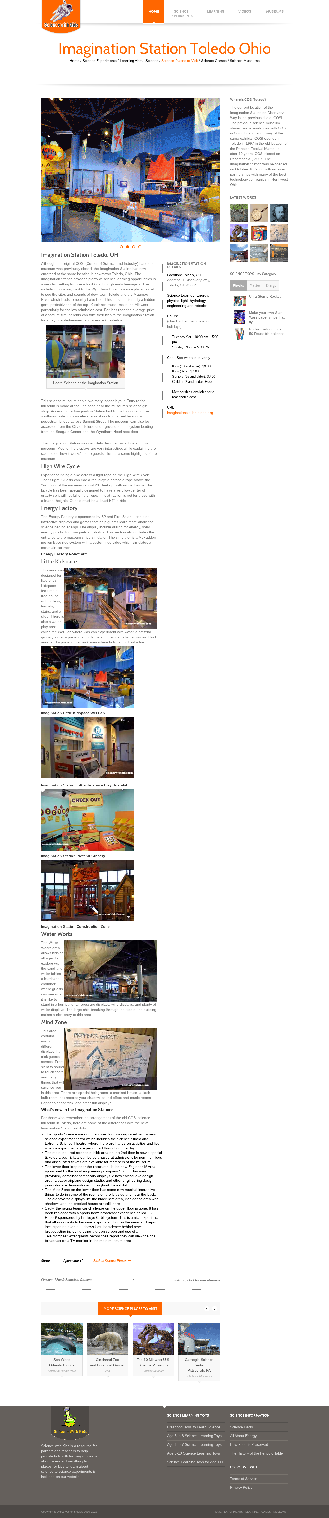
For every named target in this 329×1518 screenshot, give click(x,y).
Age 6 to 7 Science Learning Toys (194, 1444)
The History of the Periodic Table (256, 1453)
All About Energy (243, 1436)
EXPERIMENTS (233, 1511)
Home (74, 61)
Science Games (214, 61)
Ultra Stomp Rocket (265, 296)
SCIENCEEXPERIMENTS (181, 13)
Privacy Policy (241, 1487)
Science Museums (245, 61)
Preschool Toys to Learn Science (193, 1427)
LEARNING (215, 13)
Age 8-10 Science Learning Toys (193, 1453)
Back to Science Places (110, 1261)
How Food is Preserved (249, 1444)
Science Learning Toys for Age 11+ (195, 1462)
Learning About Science (139, 61)
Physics (238, 285)
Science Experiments (100, 61)
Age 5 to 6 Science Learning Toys (194, 1436)
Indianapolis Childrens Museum (197, 1280)
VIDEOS (244, 13)
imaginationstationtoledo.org (190, 413)
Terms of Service (243, 1479)
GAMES (266, 1511)
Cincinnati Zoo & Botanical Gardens (66, 1280)
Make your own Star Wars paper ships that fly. (267, 317)
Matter (255, 285)
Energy (271, 285)
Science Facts (241, 1427)
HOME (154, 11)
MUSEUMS (274, 13)
